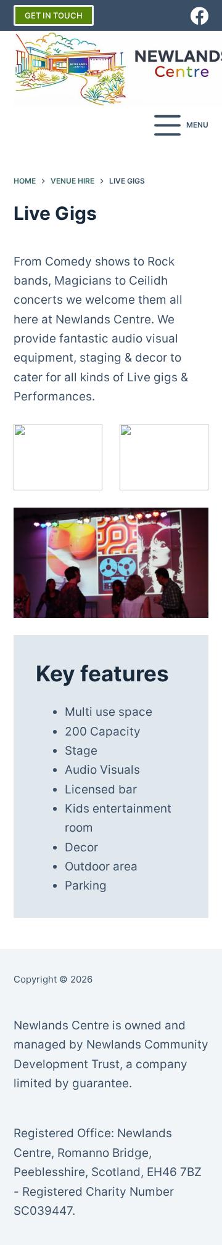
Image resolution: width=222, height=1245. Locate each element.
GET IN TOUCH (54, 15)
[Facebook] (199, 16)
